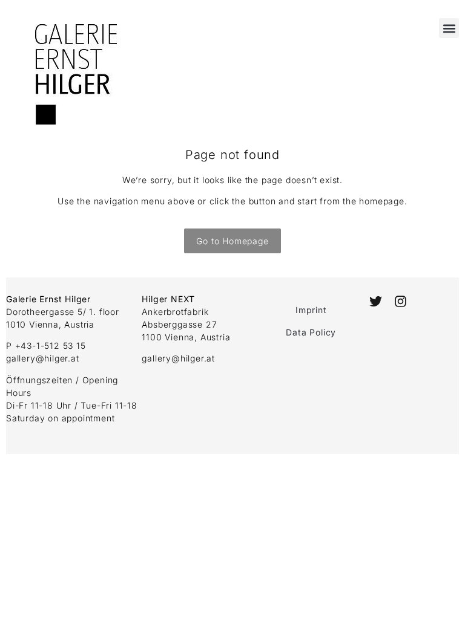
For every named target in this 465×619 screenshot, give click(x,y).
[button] (449, 28)
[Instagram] (400, 301)
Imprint (311, 310)
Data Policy (311, 332)
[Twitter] (375, 301)
